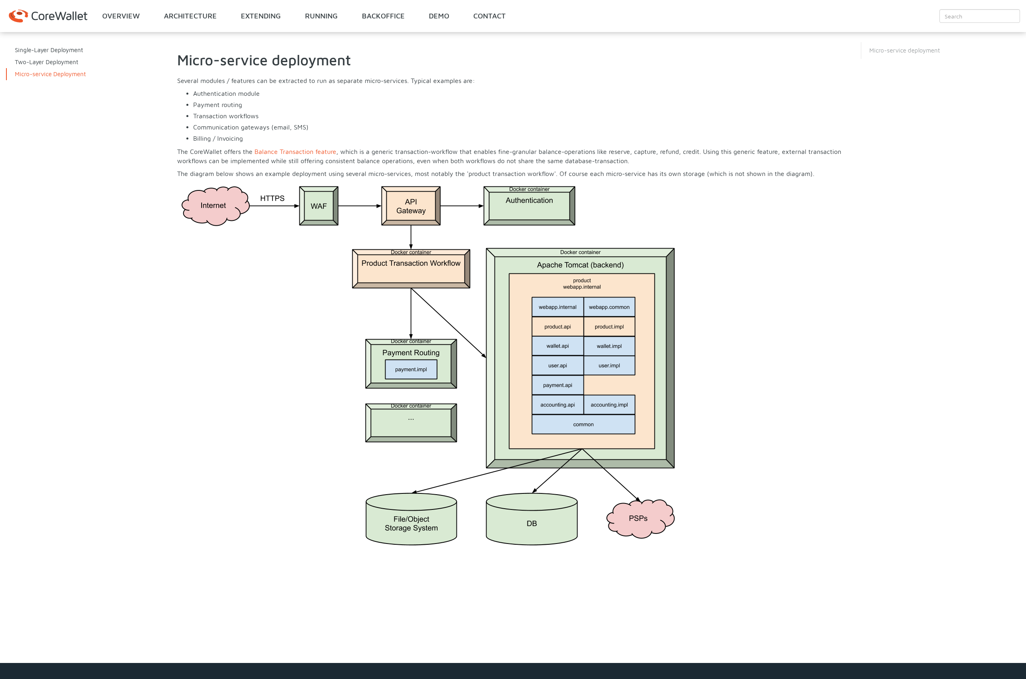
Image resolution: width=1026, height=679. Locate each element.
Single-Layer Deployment (49, 49)
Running (321, 16)
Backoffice (383, 16)
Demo (439, 16)
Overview (121, 16)
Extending (261, 16)
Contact (489, 16)
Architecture (190, 16)
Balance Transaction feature (295, 151)
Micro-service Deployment (50, 74)
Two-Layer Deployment (46, 62)
